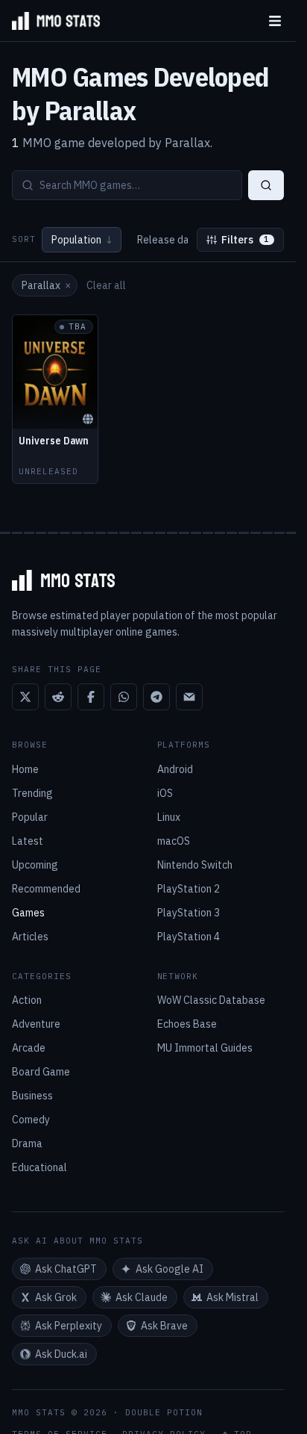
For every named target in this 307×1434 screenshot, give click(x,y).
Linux (168, 817)
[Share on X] (25, 696)
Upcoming (35, 865)
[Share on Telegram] (156, 696)
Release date (168, 239)
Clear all (106, 285)
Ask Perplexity (68, 1325)
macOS (173, 841)
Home (25, 769)
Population (81, 239)
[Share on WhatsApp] (123, 696)
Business (32, 1095)
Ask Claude (141, 1297)
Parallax (46, 285)
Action (27, 1000)
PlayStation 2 (188, 889)
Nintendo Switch (194, 865)
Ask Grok (56, 1297)
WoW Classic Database (211, 1000)
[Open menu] (275, 20)
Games (28, 912)
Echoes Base (187, 1024)
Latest (27, 841)
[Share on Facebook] (90, 696)
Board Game (41, 1071)
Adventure (36, 1024)
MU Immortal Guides (205, 1048)
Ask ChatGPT (66, 1269)
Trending (32, 793)
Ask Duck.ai (61, 1354)
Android (175, 769)
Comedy (31, 1119)
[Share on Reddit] (58, 696)
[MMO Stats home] (50, 21)
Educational (39, 1167)
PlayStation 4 (188, 936)
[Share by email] (189, 696)
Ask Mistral (232, 1297)
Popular (30, 817)
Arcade (28, 1048)
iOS (165, 793)
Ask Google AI (169, 1269)
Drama (27, 1143)
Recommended (46, 889)
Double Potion (164, 1412)
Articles (30, 936)
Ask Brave (164, 1325)
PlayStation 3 (188, 912)
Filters (245, 239)
